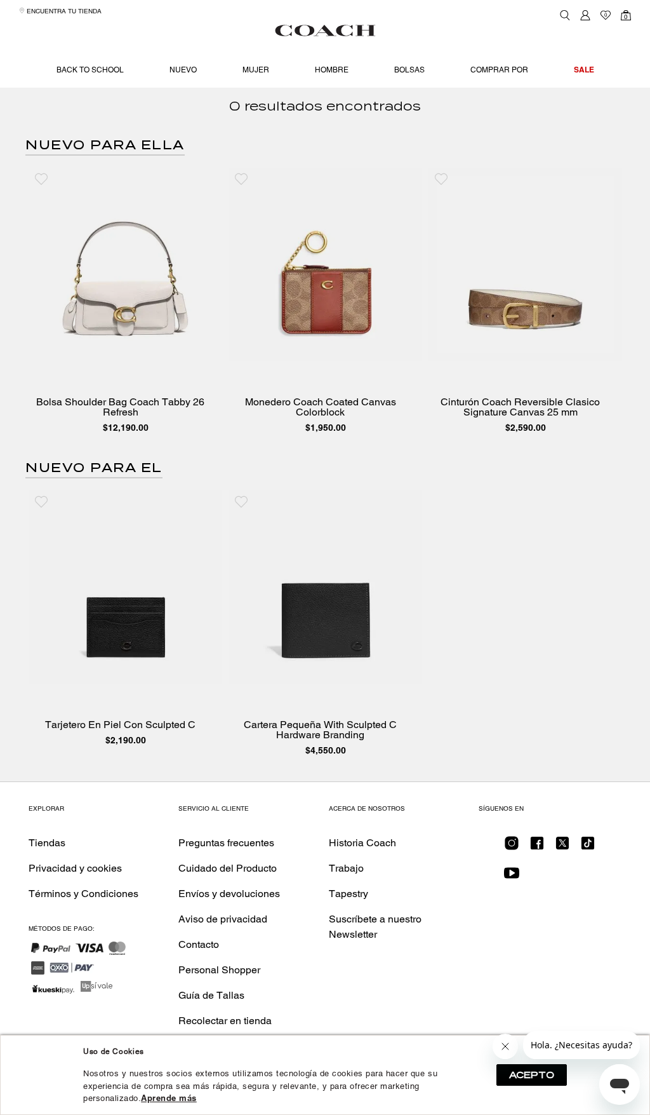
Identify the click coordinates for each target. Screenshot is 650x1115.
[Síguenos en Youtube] (511, 877)
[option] (125, 303)
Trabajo (346, 868)
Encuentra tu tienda (63, 11)
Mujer (255, 69)
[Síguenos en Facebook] (537, 847)
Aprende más (169, 1098)
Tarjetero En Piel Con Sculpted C (120, 725)
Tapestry (348, 894)
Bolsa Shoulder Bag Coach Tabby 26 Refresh (120, 407)
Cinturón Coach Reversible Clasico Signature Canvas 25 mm (520, 407)
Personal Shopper (219, 970)
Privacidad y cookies (75, 868)
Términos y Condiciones (83, 894)
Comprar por (499, 69)
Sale (584, 69)
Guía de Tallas (211, 995)
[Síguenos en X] (562, 847)
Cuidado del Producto (227, 868)
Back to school (90, 69)
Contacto (198, 944)
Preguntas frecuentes (226, 843)
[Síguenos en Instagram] (511, 847)
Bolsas (409, 69)
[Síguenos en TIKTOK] (587, 847)
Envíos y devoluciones (229, 894)
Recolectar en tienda (225, 1021)
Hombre (331, 69)
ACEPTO (531, 1075)
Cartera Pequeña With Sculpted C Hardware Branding (320, 730)
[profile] (585, 15)
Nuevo (183, 69)
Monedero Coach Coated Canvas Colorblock (320, 407)
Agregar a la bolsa (134, 348)
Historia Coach (362, 843)
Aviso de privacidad (222, 919)
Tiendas (47, 843)
